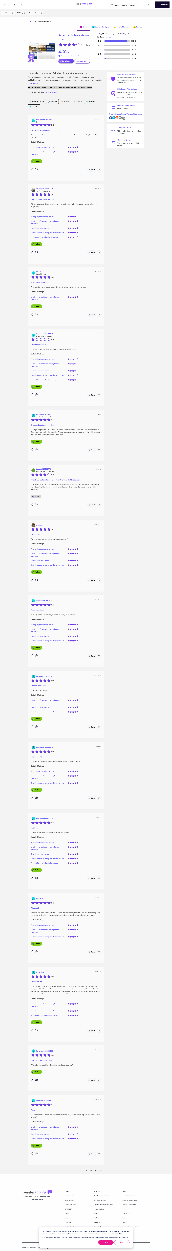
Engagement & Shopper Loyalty (103, 1204)
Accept (106, 1242)
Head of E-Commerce (100, 1227)
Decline (122, 1242)
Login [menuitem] (149, 5)
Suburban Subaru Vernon (73, 35)
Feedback (68, 1222)
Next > (101, 1170)
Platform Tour (69, 1196)
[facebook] (110, 118)
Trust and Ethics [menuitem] (18, 5)
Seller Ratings (69, 1200)
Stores (30, 21)
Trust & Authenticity (129, 1204)
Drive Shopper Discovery (101, 1196)
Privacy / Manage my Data (130, 1227)
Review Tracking (70, 1227)
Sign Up (125, 1222)
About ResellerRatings (130, 1200)
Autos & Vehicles (63, 40)
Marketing (97, 1222)
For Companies (162, 4)
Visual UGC (68, 1213)
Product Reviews (70, 1204)
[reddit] (117, 118)
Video (67, 1218)
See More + (33, 83)
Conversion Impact (100, 1200)
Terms (125, 1209)
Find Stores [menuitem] (7, 5)
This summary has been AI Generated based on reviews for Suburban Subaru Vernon (61, 87)
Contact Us (126, 1213)
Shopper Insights (99, 1209)
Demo (95, 1213)
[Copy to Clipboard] (123, 118)
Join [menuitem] (144, 5)
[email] (120, 118)
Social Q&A (68, 1209)
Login (124, 1218)
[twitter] (113, 118)
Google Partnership (129, 1196)
